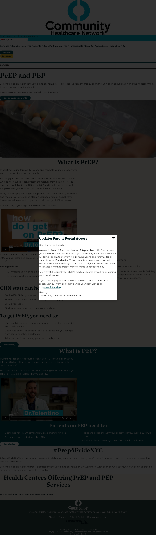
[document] (78, 267)
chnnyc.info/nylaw (52, 287)
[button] (114, 239)
